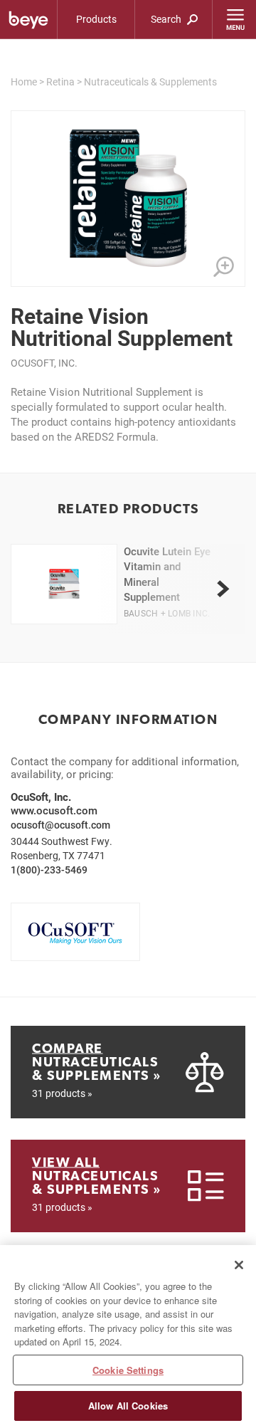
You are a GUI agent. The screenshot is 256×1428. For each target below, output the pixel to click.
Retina (60, 81)
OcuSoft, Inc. (44, 362)
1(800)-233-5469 (49, 869)
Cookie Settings (128, 1370)
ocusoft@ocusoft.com (60, 824)
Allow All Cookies (128, 1405)
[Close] (239, 1265)
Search (167, 19)
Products (96, 19)
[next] (222, 588)
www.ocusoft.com (54, 810)
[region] (128, 1336)
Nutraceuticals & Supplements (150, 81)
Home (24, 81)
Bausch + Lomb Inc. (167, 613)
